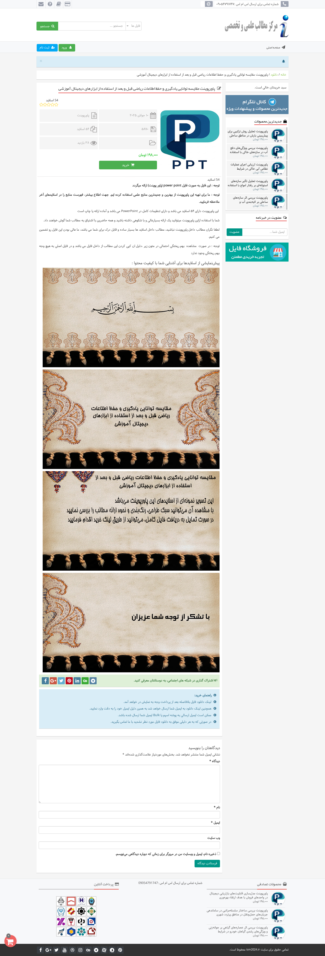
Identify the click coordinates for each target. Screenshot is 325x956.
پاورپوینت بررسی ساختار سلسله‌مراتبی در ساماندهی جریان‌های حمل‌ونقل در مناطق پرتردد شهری (237, 912)
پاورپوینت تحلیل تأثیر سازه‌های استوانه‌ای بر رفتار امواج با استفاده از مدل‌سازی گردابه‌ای (248, 183)
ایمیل (215, 823)
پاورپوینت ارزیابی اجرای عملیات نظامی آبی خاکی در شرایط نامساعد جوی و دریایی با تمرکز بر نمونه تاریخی (248, 166)
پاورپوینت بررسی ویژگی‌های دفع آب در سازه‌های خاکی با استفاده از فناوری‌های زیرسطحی (249, 150)
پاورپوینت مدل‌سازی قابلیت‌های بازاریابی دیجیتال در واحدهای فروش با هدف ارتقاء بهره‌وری (239, 895)
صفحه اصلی (273, 47)
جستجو (46, 26)
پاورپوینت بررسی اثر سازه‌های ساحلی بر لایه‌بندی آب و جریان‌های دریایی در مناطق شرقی (248, 200)
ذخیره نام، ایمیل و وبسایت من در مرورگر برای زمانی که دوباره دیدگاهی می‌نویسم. (165, 854)
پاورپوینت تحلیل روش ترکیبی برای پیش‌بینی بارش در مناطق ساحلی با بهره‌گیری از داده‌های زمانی (248, 133)
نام (217, 807)
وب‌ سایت (213, 838)
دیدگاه (214, 761)
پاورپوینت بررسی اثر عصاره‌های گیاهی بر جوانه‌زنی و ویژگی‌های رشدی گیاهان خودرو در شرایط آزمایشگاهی (238, 929)
